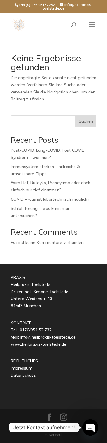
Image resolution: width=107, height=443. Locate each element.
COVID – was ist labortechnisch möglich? (50, 199)
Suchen (86, 121)
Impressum (21, 368)
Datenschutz (23, 375)
